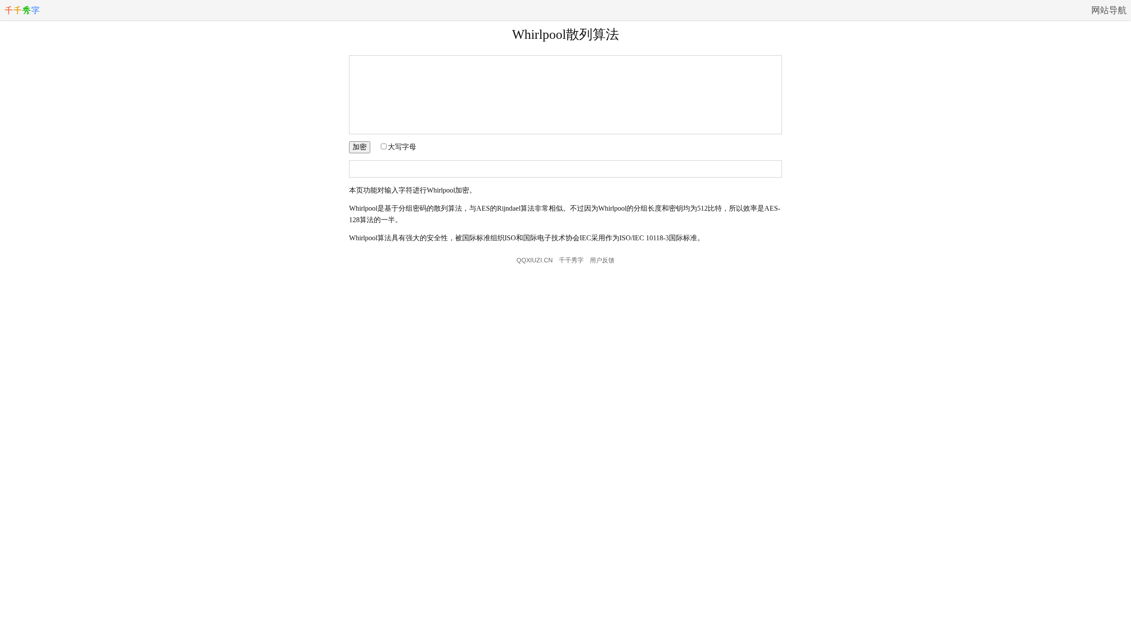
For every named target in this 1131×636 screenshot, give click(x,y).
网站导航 (1109, 10)
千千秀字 (571, 260)
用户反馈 (602, 260)
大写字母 (402, 147)
